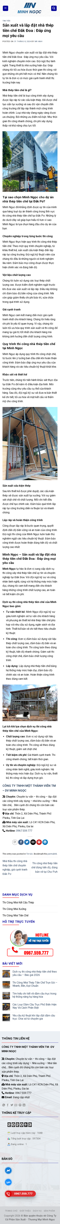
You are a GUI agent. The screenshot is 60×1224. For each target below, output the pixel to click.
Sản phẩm (49, 1211)
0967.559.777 (24, 830)
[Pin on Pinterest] (39, 842)
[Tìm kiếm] (54, 8)
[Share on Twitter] (27, 842)
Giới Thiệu (25, 1211)
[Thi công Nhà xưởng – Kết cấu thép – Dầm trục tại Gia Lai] (30, 8)
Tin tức (6, 21)
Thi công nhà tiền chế (15, 915)
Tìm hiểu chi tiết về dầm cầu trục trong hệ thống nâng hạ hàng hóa (34, 995)
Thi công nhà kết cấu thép (18, 902)
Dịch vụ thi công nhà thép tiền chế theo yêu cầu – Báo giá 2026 (34, 973)
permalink (52, 854)
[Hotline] (8, 1194)
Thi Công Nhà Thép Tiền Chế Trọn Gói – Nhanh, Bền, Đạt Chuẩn (34, 984)
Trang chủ (11, 1211)
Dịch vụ (37, 1211)
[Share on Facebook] (21, 842)
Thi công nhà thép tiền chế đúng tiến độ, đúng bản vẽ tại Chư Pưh (44, 867)
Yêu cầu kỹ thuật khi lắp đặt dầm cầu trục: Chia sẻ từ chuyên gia (33, 1017)
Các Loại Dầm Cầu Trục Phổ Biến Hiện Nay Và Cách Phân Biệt (34, 1006)
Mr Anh (38, 41)
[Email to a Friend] (33, 842)
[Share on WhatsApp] (15, 842)
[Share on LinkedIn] (45, 842)
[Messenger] (8, 1170)
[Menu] (5, 8)
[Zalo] (8, 1182)
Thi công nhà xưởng (14, 909)
